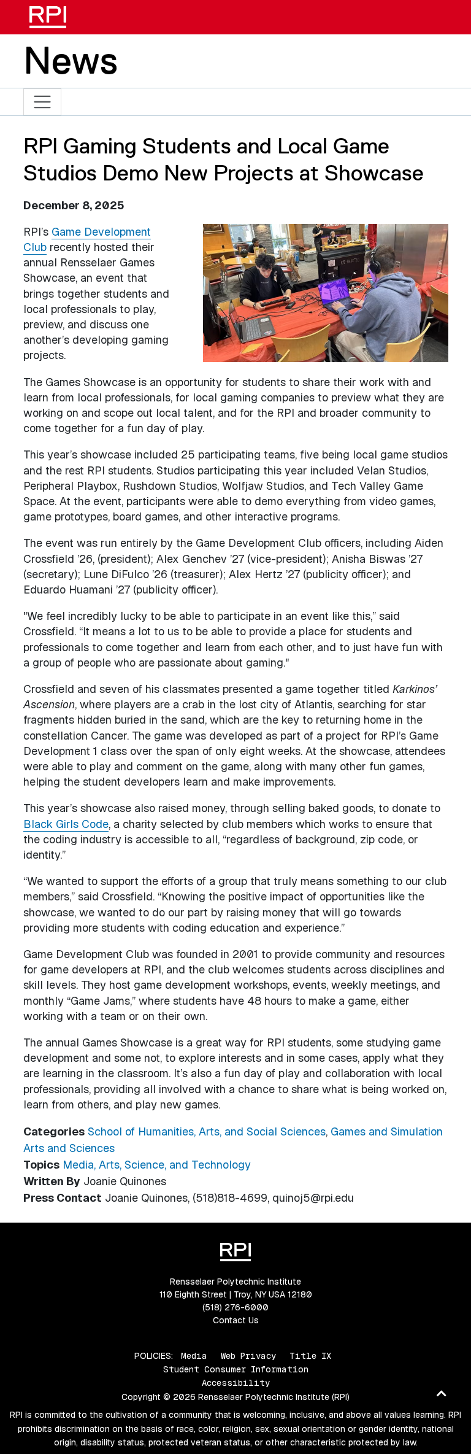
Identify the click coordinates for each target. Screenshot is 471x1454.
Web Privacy (248, 1355)
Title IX (310, 1355)
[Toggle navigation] (42, 102)
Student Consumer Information (235, 1369)
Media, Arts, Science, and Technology (157, 1165)
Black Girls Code (66, 824)
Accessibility (236, 1382)
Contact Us (236, 1320)
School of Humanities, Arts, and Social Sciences (207, 1131)
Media (194, 1355)
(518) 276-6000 (235, 1307)
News (70, 60)
